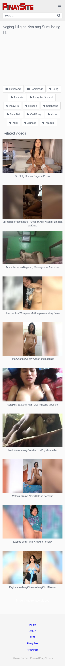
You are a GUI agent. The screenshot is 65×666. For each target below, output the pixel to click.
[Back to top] (59, 659)
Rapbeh (32, 106)
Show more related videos (32, 600)
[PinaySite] (18, 6)
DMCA (32, 631)
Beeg (55, 89)
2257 (32, 637)
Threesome (14, 89)
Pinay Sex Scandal (42, 97)
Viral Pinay (35, 114)
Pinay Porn (32, 649)
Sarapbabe (52, 106)
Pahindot (18, 97)
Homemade (36, 89)
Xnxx (15, 123)
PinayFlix (13, 106)
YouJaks (49, 123)
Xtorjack (31, 123)
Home (32, 624)
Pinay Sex (32, 643)
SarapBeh (15, 114)
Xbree (53, 114)
